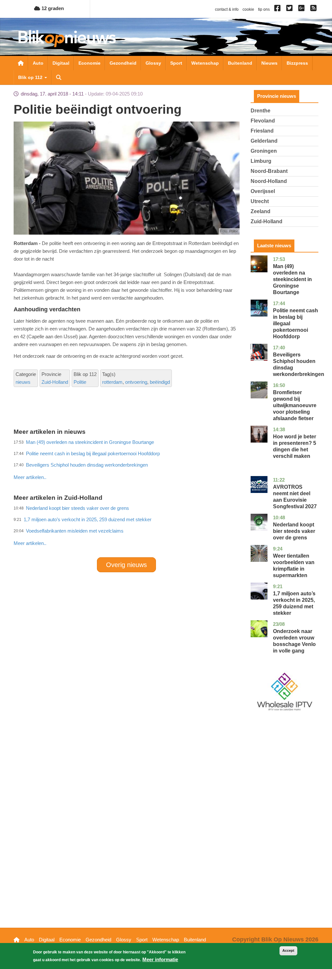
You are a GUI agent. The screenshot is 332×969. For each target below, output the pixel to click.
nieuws (23, 382)
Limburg (261, 161)
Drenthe (260, 110)
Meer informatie (160, 959)
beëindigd (160, 382)
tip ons (264, 9)
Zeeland (260, 211)
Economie (89, 63)
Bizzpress (297, 63)
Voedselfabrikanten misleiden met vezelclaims (75, 531)
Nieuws (269, 63)
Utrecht (260, 201)
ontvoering (136, 382)
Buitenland (240, 63)
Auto (38, 63)
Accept (288, 950)
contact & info (227, 9)
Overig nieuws (126, 564)
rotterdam (112, 382)
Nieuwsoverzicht (21, 63)
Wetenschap (205, 63)
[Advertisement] (132, 463)
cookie (248, 9)
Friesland (262, 131)
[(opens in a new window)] (278, 9)
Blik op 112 (31, 77)
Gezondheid (123, 63)
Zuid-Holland (55, 382)
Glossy (153, 63)
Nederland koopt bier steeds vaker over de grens (294, 531)
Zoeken (58, 77)
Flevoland (263, 120)
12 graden (52, 8)
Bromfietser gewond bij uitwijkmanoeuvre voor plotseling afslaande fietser (294, 405)
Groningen (264, 151)
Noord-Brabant (269, 171)
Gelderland (264, 141)
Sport (176, 63)
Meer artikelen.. (30, 543)
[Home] (67, 38)
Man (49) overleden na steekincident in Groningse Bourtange (292, 279)
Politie (80, 382)
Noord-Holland (269, 181)
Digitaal (61, 63)
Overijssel (263, 191)
